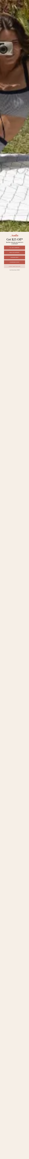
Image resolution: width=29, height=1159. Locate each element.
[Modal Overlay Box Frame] (14, 579)
